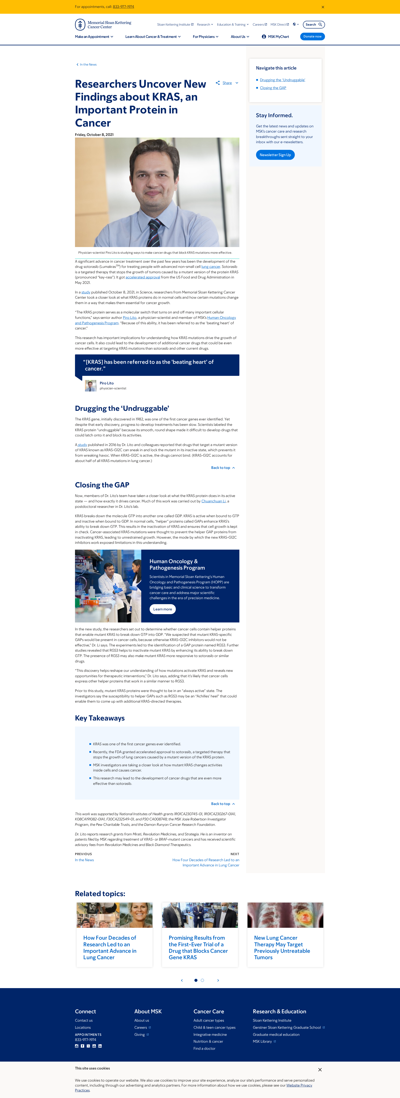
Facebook (82, 1046)
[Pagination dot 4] (202, 980)
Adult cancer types (209, 1020)
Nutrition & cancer (208, 1041)
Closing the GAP (273, 88)
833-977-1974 (123, 7)
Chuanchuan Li (213, 501)
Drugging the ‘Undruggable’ (282, 80)
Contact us (83, 1020)
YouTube (94, 1046)
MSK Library (263, 1041)
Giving (140, 1034)
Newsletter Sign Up (275, 155)
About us (141, 1020)
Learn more (162, 609)
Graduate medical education (276, 1034)
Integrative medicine (210, 1034)
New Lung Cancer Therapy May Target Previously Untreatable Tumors (282, 947)
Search (311, 24)
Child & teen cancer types (214, 1027)
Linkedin (100, 1046)
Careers (141, 1027)
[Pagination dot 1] (196, 980)
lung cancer (210, 267)
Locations (83, 1027)
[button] (205, 24)
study (85, 292)
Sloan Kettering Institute (272, 1020)
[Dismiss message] (323, 7)
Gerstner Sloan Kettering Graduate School (287, 1027)
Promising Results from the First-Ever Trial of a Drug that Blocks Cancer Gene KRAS (198, 947)
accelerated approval (143, 277)
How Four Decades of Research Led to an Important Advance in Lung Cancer (205, 862)
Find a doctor (204, 1048)
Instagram (76, 1046)
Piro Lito (129, 317)
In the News (88, 64)
